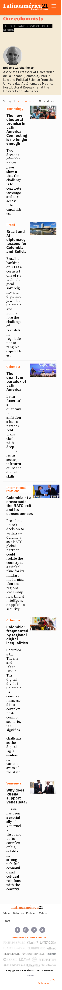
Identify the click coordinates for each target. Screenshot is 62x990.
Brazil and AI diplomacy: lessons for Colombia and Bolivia (16, 241)
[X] (42, 930)
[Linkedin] (34, 930)
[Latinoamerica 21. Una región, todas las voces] (27, 907)
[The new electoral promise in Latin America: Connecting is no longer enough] (43, 112)
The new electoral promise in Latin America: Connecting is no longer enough (17, 129)
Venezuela (13, 783)
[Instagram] (26, 930)
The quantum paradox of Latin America (16, 381)
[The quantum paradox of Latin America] (43, 370)
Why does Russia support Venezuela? (17, 796)
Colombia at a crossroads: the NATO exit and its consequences (19, 505)
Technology (14, 108)
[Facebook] (17, 930)
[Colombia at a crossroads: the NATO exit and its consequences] (46, 491)
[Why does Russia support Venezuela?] (43, 787)
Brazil (10, 224)
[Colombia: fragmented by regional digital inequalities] (43, 623)
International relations (16, 489)
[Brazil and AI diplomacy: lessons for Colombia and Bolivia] (43, 228)
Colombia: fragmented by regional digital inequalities (17, 634)
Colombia (13, 366)
